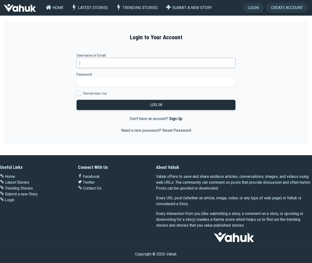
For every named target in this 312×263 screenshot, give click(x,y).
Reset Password (176, 130)
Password (84, 74)
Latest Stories (93, 7)
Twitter (89, 182)
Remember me (95, 93)
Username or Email (91, 55)
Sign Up (175, 118)
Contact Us (92, 188)
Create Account (287, 7)
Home (57, 7)
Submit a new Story (192, 7)
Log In (156, 104)
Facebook (91, 176)
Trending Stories (140, 7)
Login (253, 7)
